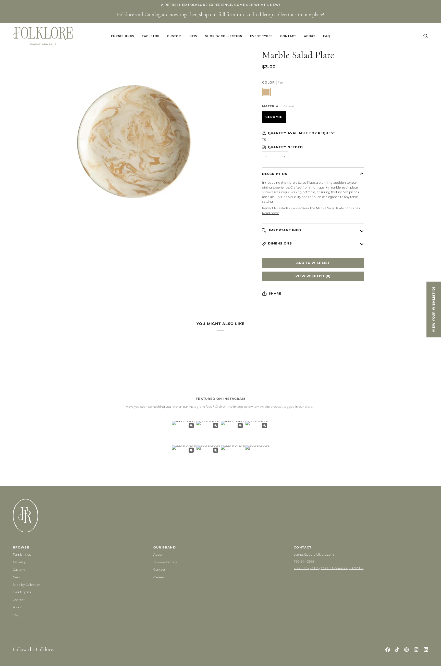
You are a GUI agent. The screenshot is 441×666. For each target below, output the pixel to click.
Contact (19, 600)
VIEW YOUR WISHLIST (433, 309)
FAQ (16, 615)
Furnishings (22, 554)
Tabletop (19, 562)
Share (275, 293)
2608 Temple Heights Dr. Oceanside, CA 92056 (328, 568)
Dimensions (280, 243)
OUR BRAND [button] (164, 547)
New (16, 577)
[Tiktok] (397, 649)
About (17, 607)
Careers (159, 577)
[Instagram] (416, 649)
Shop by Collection (26, 585)
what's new (266, 5)
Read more (270, 213)
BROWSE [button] (21, 547)
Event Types (22, 592)
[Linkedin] (426, 649)
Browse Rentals (165, 562)
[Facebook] (387, 649)
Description (275, 174)
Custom (19, 569)
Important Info (284, 230)
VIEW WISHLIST (313, 276)
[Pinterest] (406, 649)
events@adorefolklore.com (314, 554)
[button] (122, 36)
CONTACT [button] (302, 547)
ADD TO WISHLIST (313, 263)
